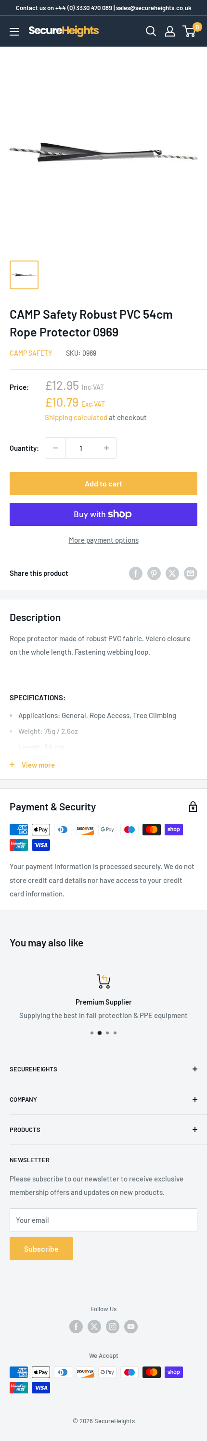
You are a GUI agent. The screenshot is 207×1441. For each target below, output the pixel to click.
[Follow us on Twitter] (94, 1326)
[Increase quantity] (106, 448)
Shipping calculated (76, 417)
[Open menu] (14, 32)
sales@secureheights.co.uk (154, 8)
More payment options (104, 539)
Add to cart (103, 483)
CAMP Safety (31, 353)
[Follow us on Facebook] (76, 1326)
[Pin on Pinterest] (154, 573)
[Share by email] (190, 573)
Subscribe (41, 1248)
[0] (189, 31)
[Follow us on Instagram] (112, 1326)
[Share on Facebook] (135, 573)
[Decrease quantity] (55, 448)
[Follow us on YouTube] (131, 1326)
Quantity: (24, 448)
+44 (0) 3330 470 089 (83, 8)
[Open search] (151, 31)
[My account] (170, 31)
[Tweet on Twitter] (172, 573)
